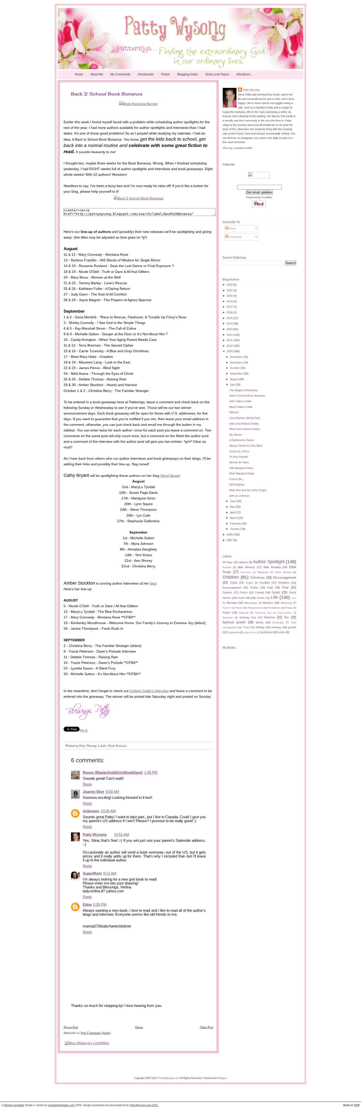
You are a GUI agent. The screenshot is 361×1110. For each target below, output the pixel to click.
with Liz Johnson (239, 495)
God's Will (244, 597)
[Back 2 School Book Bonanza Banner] (138, 104)
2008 (230, 534)
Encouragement (231, 587)
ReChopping (236, 484)
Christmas (257, 577)
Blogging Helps (187, 74)
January (235, 528)
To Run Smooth (238, 456)
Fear (285, 587)
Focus (244, 592)
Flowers (227, 592)
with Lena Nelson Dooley (244, 423)
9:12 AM (109, 873)
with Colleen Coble (240, 401)
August (234, 379)
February (236, 523)
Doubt (233, 582)
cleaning (276, 627)
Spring (259, 622)
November (236, 362)
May (233, 506)
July (233, 384)
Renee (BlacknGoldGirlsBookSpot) (113, 773)
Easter (249, 582)
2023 (230, 284)
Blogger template (14, 1105)
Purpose (244, 612)
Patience (226, 608)
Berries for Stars (239, 462)
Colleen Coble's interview (148, 691)
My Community (120, 74)
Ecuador (265, 582)
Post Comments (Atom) (96, 1032)
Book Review (283, 572)
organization (250, 632)
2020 (230, 290)
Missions (268, 602)
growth (292, 627)
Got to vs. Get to (239, 451)
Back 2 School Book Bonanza (247, 395)
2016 (230, 312)
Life (274, 597)
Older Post (206, 1027)
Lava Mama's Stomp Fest (244, 417)
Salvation (227, 617)
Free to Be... (236, 479)
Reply (87, 784)
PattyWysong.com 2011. (143, 1105)
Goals (276, 592)
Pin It (83, 730)
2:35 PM (100, 905)
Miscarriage (250, 603)
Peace (239, 607)
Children (230, 577)
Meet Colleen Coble (240, 406)
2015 (230, 318)
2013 (230, 329)
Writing (260, 627)
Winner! (233, 412)
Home (79, 74)
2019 (230, 295)
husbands (233, 632)
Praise (288, 607)
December (236, 356)
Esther (254, 587)
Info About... (244, 74)
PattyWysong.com (169, 1078)
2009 (230, 351)
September (237, 373)
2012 (230, 334)
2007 (230, 540)
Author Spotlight (268, 561)
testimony (266, 632)
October (235, 367)
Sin (286, 617)
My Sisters (235, 434)
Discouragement (284, 577)
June (233, 501)
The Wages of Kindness (243, 390)
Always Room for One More (246, 445)
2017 (230, 306)
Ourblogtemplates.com (61, 1105)
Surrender (278, 622)
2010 (230, 345)
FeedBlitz (266, 197)
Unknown (91, 811)
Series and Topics (217, 74)
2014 (230, 323)
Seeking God (247, 617)
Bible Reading (272, 567)
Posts (232, 228)
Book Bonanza (117, 745)
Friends (259, 592)
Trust (246, 627)
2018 (230, 301)
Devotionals (146, 74)
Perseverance (255, 607)
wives (281, 632)
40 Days (227, 562)
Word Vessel (170, 476)
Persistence (274, 607)
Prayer (226, 612)
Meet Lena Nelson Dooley (244, 429)
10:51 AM (121, 835)
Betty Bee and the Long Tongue (248, 490)
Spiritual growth (234, 622)
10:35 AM (108, 811)
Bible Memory (246, 567)
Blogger (222, 1078)
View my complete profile (237, 148)
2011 (230, 340)
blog (153, 583)
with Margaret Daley (241, 468)
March (234, 517)
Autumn (226, 567)
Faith (270, 587)
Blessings (263, 572)
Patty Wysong (95, 835)
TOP (357, 1105)
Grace (260, 597)
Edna (87, 905)
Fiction (165, 74)
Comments (235, 236)
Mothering (286, 603)
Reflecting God (263, 613)
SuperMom (92, 873)
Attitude (243, 562)
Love (293, 598)
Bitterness (246, 572)
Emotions (284, 582)
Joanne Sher (93, 792)
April (233, 512)
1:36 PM (151, 773)
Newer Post (71, 1027)
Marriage (231, 602)
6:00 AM (112, 792)
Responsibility (285, 613)
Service (269, 617)
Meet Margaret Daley (241, 473)
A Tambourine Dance (241, 440)
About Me (96, 74)
